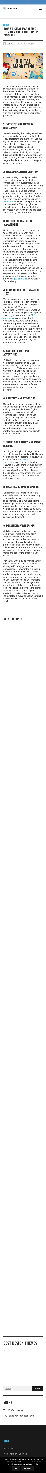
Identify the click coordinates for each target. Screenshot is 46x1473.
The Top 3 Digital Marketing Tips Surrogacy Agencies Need (20, 979)
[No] (43, 1465)
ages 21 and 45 (19, 278)
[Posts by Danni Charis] (4, 43)
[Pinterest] (18, 2)
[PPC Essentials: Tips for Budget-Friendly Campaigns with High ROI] (19, 714)
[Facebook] (14, 2)
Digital (6, 25)
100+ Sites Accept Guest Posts (18, 1415)
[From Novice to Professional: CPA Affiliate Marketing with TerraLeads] (19, 1069)
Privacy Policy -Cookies (15, 1453)
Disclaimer (8, 1448)
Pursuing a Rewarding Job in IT (15, 1334)
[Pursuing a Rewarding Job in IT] (19, 1247)
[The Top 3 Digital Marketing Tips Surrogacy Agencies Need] (19, 892)
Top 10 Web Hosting (13, 1410)
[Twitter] (22, 2)
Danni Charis (11, 44)
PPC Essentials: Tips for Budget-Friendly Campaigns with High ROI (19, 802)
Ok (16, 1468)
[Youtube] (25, 2)
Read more (27, 1468)
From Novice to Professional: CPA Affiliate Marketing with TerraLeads (19, 1157)
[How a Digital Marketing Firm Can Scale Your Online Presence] (23, 66)
